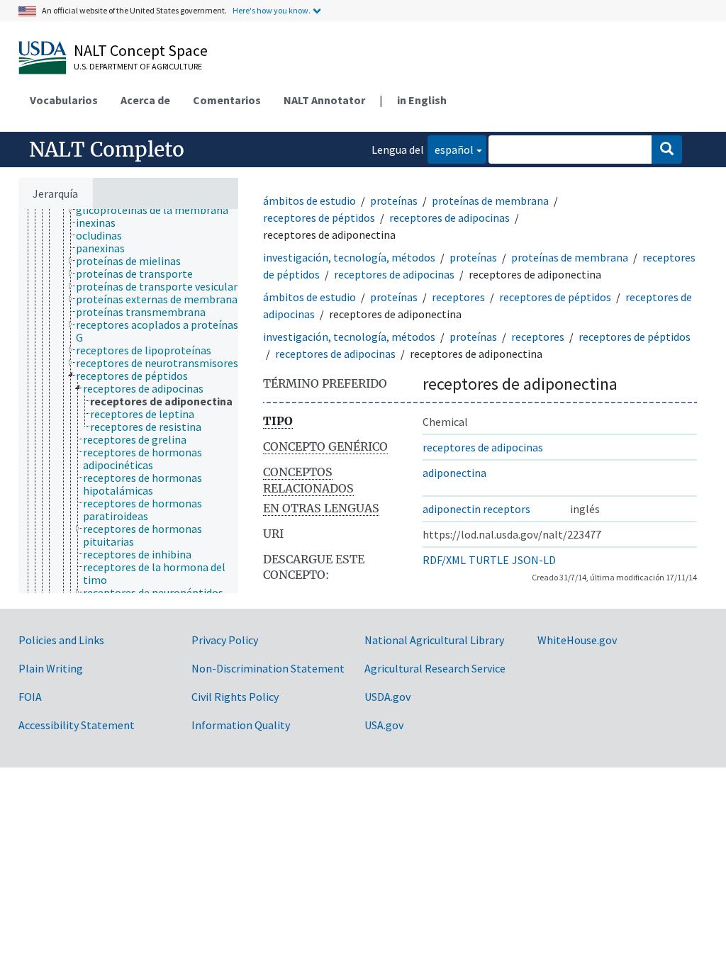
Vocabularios (64, 100)
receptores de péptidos (319, 217)
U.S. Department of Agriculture (138, 66)
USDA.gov (387, 697)
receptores (458, 297)
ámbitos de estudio (309, 200)
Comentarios (227, 100)
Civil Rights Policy (235, 697)
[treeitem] (158, 209)
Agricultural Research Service (435, 668)
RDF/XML (444, 560)
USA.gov (383, 725)
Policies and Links (61, 640)
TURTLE (489, 560)
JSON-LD (534, 560)
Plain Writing (50, 668)
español (451, 149)
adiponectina (454, 473)
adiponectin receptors (476, 509)
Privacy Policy (224, 640)
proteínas (394, 200)
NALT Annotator (324, 100)
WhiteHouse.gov (577, 640)
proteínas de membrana (490, 200)
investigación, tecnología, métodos (349, 257)
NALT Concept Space (141, 50)
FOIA (30, 697)
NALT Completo (106, 149)
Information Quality (240, 725)
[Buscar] (667, 149)
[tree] (128, 401)
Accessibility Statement (76, 725)
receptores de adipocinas (449, 217)
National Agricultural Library (434, 640)
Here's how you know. (272, 10)
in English (422, 100)
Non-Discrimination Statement (268, 668)
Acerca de (145, 100)
